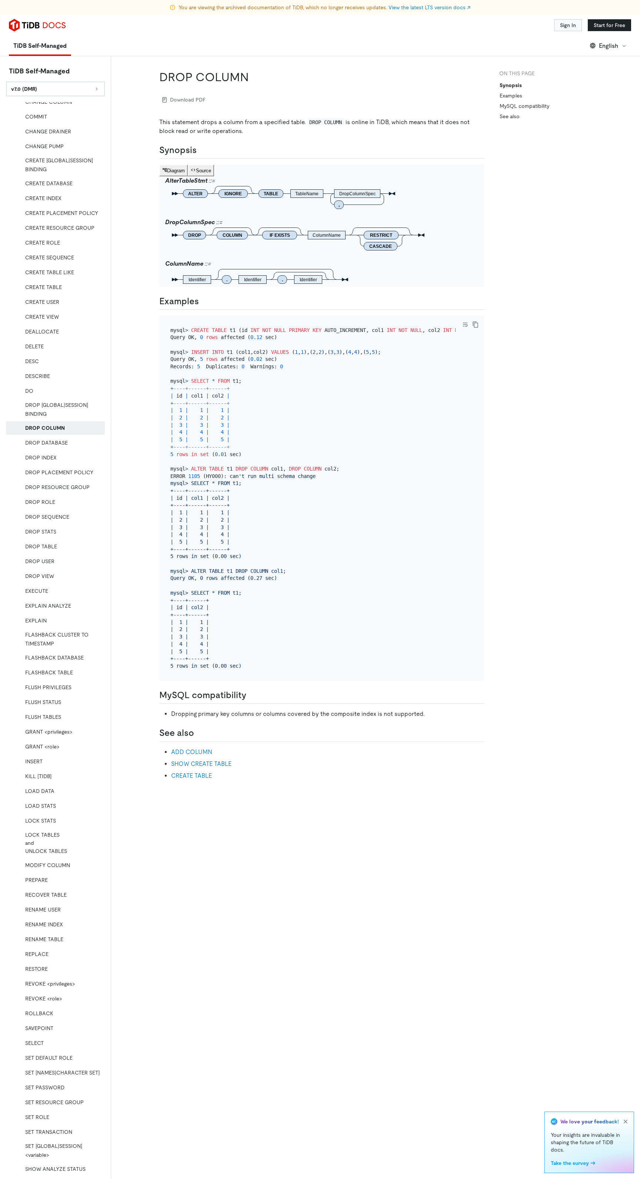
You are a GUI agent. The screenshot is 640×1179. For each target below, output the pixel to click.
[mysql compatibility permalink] (252, 695)
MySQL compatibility (524, 106)
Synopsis (511, 85)
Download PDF (188, 100)
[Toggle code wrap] (465, 324)
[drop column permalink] (254, 77)
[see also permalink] (200, 732)
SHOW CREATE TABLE (201, 763)
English (608, 45)
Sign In (568, 25)
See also (510, 116)
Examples (511, 96)
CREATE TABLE (191, 775)
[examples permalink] (204, 301)
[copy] (475, 324)
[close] (625, 1121)
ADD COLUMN (191, 751)
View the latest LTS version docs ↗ (429, 7)
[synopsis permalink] (202, 150)
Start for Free (609, 25)
